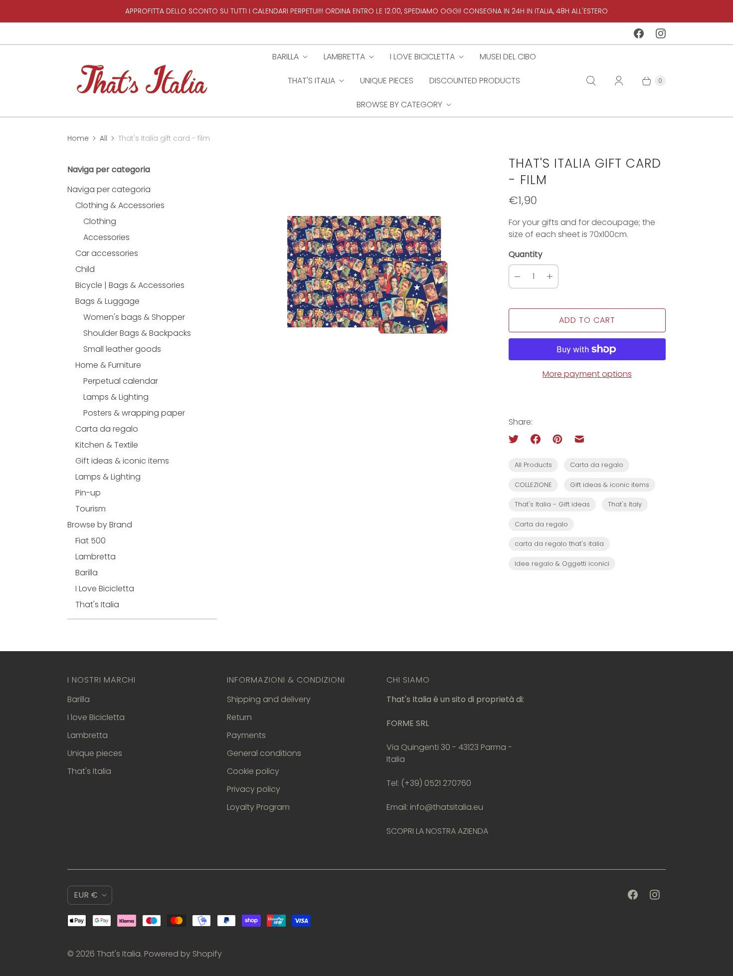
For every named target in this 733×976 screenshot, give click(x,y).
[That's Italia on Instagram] (661, 33)
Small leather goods (122, 349)
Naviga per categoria (109, 189)
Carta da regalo (106, 429)
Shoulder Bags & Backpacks (137, 333)
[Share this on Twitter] (517, 439)
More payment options (587, 374)
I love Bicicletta (422, 56)
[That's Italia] (142, 80)
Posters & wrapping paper (134, 413)
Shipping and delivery (269, 699)
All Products (533, 465)
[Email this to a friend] (579, 439)
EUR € (86, 895)
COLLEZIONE (533, 484)
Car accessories (106, 253)
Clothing (99, 221)
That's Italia (311, 80)
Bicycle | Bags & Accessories (129, 285)
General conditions (264, 753)
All (103, 138)
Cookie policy (253, 771)
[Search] (591, 81)
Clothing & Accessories (120, 205)
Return (239, 717)
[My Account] (619, 81)
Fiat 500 (90, 540)
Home (78, 138)
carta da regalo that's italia (559, 543)
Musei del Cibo (508, 56)
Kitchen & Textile (106, 445)
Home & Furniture (108, 365)
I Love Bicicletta (104, 588)
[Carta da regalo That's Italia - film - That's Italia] (363, 274)
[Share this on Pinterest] (557, 439)
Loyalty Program (258, 807)
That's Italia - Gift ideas (552, 504)
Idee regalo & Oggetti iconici (562, 563)
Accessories (106, 237)
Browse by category (399, 104)
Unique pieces (386, 80)
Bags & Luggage (107, 301)
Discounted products (474, 80)
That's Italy (625, 504)
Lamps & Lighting (116, 397)
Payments (246, 735)
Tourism (90, 508)
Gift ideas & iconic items (122, 461)
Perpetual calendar (120, 381)
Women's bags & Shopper (134, 317)
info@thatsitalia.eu (446, 807)
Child (85, 269)
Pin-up (88, 492)
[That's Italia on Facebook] (639, 33)
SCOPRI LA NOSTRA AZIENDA (437, 831)
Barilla (285, 56)
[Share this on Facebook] (536, 439)
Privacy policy (253, 789)
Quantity (526, 254)
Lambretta (344, 56)
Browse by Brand (99, 524)
